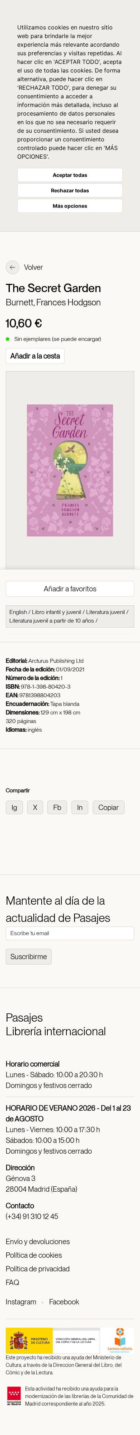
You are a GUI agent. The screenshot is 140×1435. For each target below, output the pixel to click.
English (18, 612)
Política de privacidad (38, 1269)
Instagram (21, 1302)
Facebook (64, 1302)
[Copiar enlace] (110, 806)
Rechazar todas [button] (70, 190)
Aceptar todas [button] (70, 175)
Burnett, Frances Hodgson (53, 302)
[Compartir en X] (37, 806)
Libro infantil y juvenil (56, 612)
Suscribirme (28, 956)
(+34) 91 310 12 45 (32, 1216)
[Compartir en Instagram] (16, 806)
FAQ (12, 1282)
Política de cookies (34, 1255)
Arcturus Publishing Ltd (56, 660)
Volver (33, 267)
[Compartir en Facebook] (59, 806)
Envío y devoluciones (38, 1241)
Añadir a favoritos (70, 589)
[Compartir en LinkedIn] (82, 806)
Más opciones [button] (70, 206)
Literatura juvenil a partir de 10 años (51, 620)
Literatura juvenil (105, 612)
